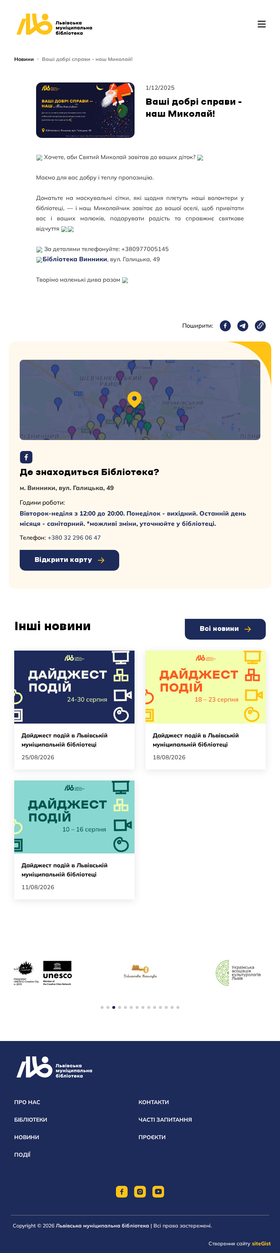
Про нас (27, 1102)
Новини (24, 59)
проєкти (152, 1137)
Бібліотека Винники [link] (75, 259)
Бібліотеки (30, 1119)
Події (22, 1154)
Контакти (154, 1102)
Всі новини (219, 629)
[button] (102, 1007)
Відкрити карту (63, 560)
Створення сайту (240, 1243)
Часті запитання (165, 1119)
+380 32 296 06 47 (74, 537)
